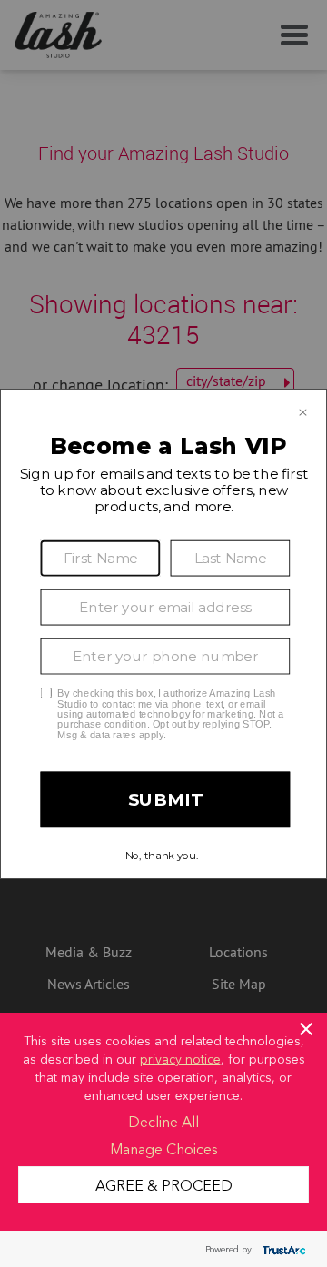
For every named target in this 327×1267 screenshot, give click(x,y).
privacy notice (180, 1058)
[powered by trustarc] (281, 1249)
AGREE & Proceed (164, 1184)
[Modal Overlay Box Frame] (163, 634)
